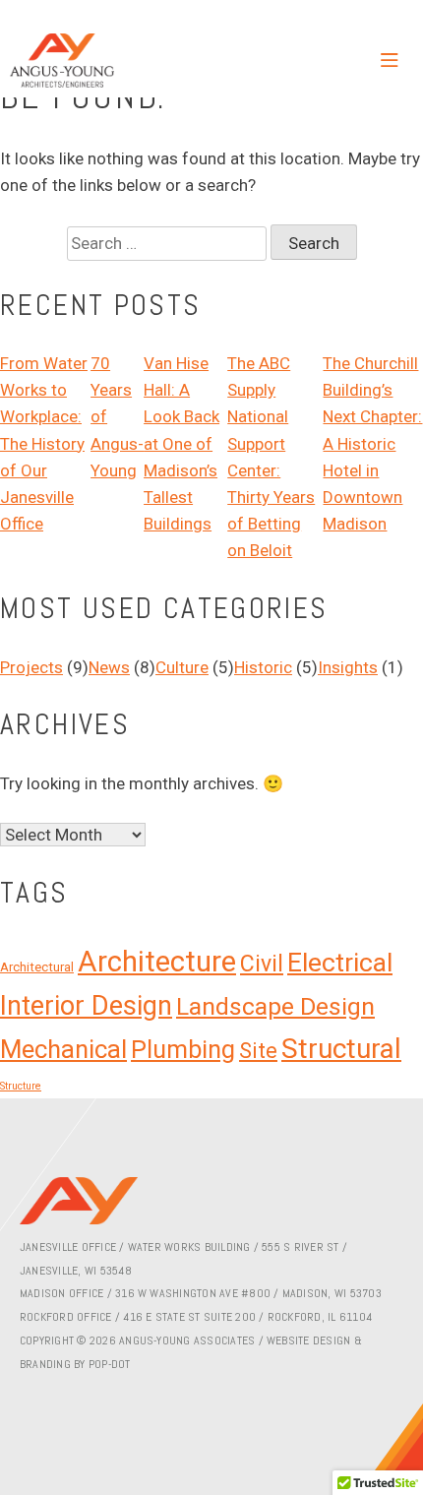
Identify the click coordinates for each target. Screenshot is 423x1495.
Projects (31, 667)
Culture (182, 667)
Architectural (37, 967)
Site (258, 1050)
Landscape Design (275, 1006)
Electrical (340, 962)
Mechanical (63, 1049)
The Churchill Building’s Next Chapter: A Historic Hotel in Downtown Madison (372, 443)
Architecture (157, 961)
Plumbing (183, 1049)
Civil (261, 964)
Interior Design (86, 1006)
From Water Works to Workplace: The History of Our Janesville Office (44, 443)
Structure (20, 1086)
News (109, 667)
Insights (348, 667)
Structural (341, 1048)
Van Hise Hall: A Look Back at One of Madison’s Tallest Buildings (181, 443)
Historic (263, 667)
